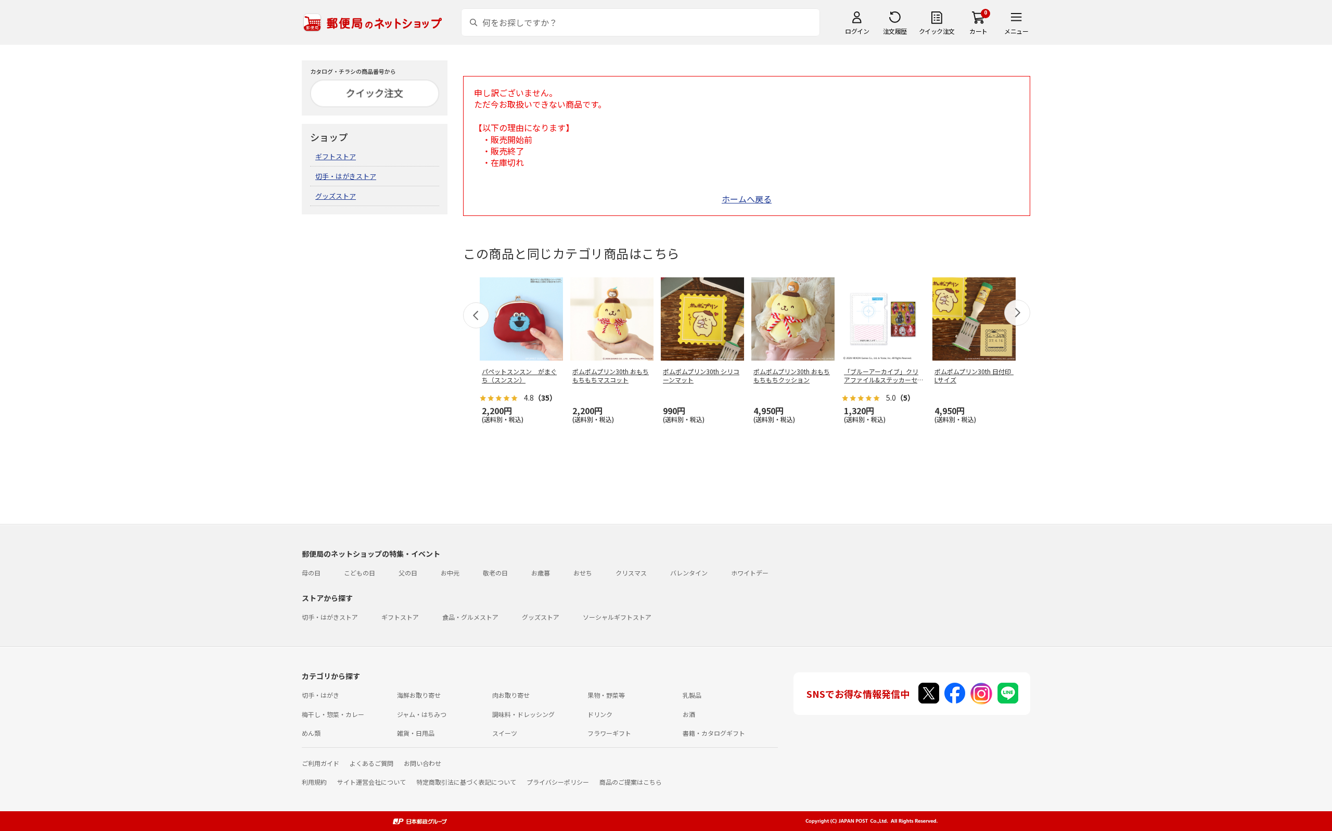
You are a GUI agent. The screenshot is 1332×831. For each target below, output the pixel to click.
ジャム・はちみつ (421, 714)
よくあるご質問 (371, 763)
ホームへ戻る (747, 199)
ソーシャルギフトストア (617, 616)
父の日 (408, 572)
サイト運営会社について (371, 781)
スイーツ (504, 732)
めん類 (311, 732)
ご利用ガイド (320, 763)
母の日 (311, 572)
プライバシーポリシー (558, 781)
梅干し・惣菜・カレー (333, 714)
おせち (582, 572)
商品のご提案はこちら (630, 781)
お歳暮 (540, 572)
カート (978, 31)
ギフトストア (335, 156)
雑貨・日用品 (415, 732)
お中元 (450, 572)
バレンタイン (689, 572)
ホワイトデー (750, 572)
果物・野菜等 (606, 695)
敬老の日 (495, 572)
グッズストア (335, 196)
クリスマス (631, 572)
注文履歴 (895, 31)
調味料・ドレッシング (523, 714)
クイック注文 (937, 31)
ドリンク (599, 714)
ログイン (857, 31)
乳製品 (692, 695)
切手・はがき (320, 695)
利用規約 (314, 781)
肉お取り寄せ (511, 695)
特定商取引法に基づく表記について (466, 781)
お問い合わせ (422, 763)
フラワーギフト (609, 732)
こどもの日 (359, 572)
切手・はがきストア (345, 176)
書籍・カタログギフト (714, 732)
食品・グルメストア (470, 616)
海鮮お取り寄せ (419, 695)
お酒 (689, 714)
